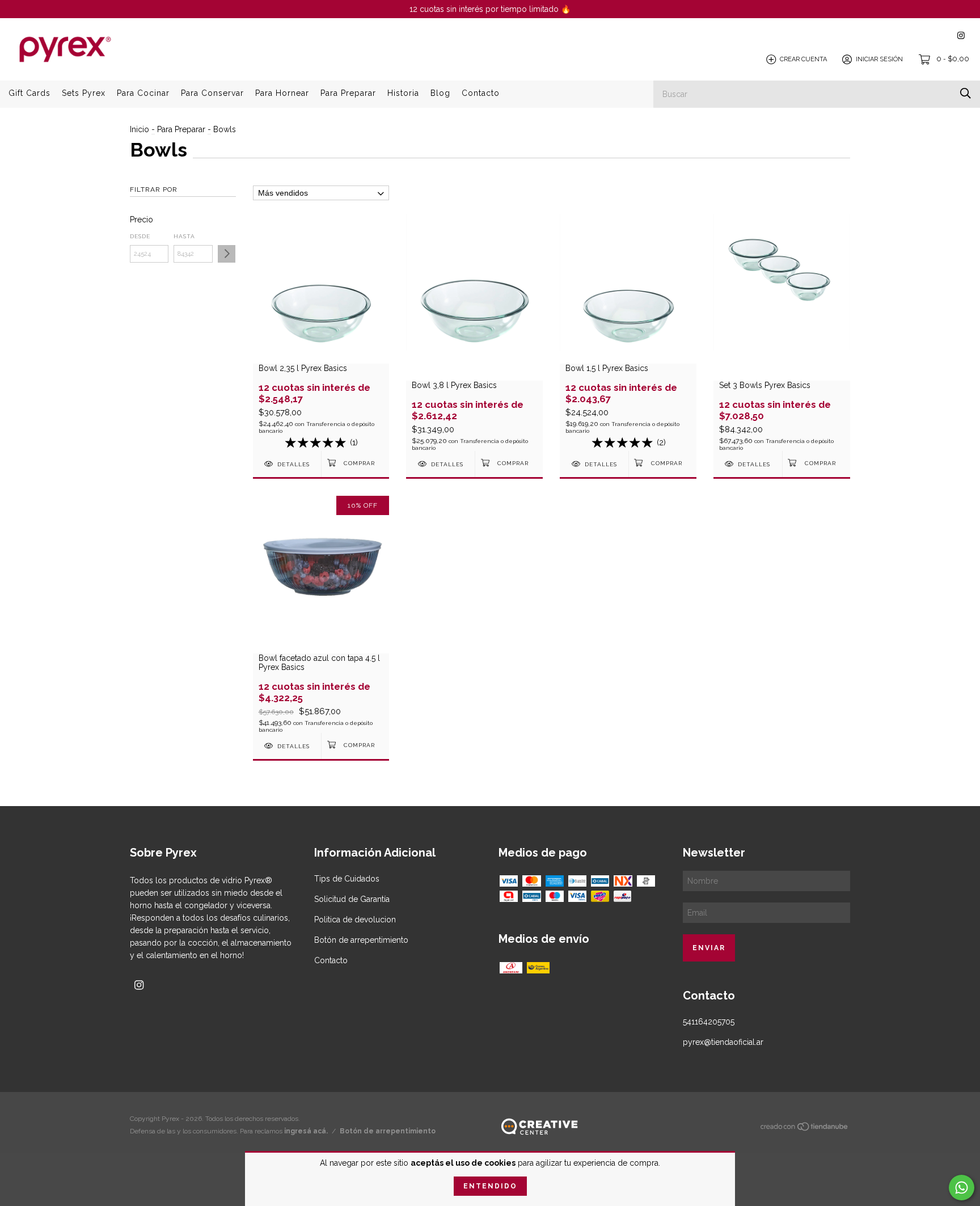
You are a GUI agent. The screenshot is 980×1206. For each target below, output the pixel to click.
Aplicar (226, 254)
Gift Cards (29, 93)
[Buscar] (965, 93)
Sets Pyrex (83, 93)
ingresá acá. (306, 1131)
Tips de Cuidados (346, 878)
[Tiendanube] (804, 1128)
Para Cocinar (143, 93)
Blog (440, 93)
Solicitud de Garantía (352, 899)
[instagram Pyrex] (961, 35)
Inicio (139, 129)
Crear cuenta (803, 59)
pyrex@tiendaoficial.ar (723, 1042)
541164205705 (708, 1021)
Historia (403, 93)
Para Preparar (348, 93)
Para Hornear (282, 93)
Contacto (481, 93)
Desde (140, 236)
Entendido (490, 1186)
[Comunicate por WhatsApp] (961, 1187)
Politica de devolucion (355, 919)
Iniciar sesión (879, 59)
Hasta (184, 236)
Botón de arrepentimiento (361, 939)
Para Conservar (212, 93)
